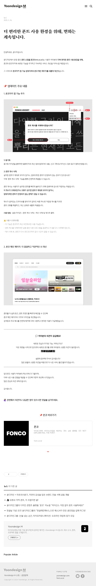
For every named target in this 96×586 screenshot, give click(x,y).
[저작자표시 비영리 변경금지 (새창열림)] (31, 474)
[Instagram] (78, 576)
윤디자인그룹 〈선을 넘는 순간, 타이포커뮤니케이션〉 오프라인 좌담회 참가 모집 (40, 516)
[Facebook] (82, 576)
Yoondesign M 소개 (11, 575)
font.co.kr (60, 578)
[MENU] (86, 6)
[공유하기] (11, 474)
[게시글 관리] (14, 474)
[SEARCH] (91, 6)
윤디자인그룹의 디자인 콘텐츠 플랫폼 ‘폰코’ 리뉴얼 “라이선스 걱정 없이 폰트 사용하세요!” (45, 505)
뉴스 (5, 18)
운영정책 (25, 575)
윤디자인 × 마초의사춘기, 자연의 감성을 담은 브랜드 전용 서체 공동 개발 (38, 495)
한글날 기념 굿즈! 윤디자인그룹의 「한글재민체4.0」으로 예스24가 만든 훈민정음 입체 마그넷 (46, 510)
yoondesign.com (63, 576)
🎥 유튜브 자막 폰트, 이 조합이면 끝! (22, 500)
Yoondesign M (15, 526)
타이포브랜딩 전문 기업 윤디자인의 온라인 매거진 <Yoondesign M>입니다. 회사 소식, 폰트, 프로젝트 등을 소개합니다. (42, 531)
